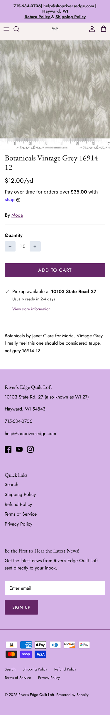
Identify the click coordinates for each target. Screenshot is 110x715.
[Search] (19, 29)
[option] (55, 95)
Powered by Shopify (72, 694)
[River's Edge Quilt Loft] (55, 29)
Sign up (21, 607)
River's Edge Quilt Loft (36, 694)
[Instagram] (30, 449)
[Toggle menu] (6, 29)
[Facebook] (8, 449)
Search (11, 484)
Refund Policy (18, 504)
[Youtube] (19, 449)
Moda (17, 215)
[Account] (90, 29)
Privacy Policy (18, 524)
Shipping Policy (20, 494)
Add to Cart (55, 270)
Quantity (14, 235)
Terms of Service (21, 514)
